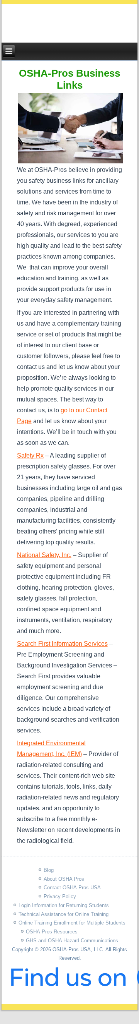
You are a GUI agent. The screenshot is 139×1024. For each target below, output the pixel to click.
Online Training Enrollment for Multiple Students (72, 923)
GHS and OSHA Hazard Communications (72, 940)
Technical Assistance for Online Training (63, 914)
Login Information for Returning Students (64, 905)
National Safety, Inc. (44, 555)
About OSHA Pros (64, 879)
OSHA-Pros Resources (52, 932)
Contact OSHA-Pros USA (72, 887)
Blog (49, 870)
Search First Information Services (62, 643)
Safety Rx (30, 455)
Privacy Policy (60, 896)
